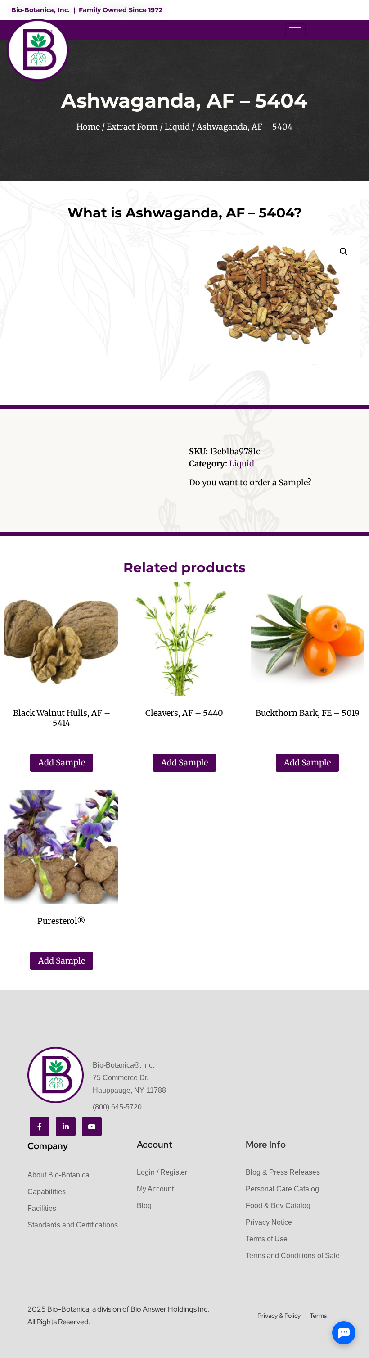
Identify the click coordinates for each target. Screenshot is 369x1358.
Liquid (177, 127)
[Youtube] (92, 1126)
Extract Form (132, 127)
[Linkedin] (66, 1126)
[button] (344, 252)
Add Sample (61, 762)
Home (88, 127)
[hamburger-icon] (295, 29)
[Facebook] (40, 1126)
